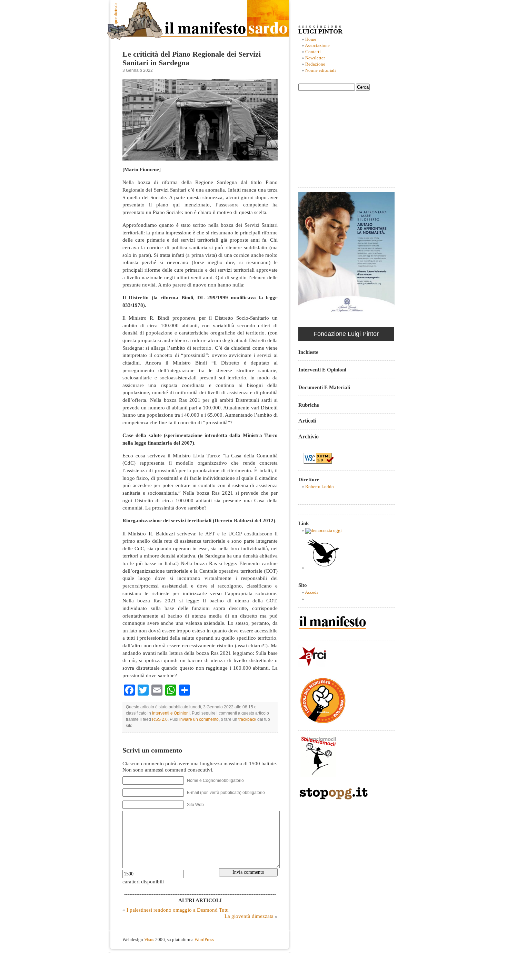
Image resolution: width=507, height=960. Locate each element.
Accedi (311, 592)
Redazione (315, 64)
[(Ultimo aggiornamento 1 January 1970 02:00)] (323, 530)
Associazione (317, 45)
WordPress (204, 939)
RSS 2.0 (160, 719)
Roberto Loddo (319, 486)
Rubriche (308, 405)
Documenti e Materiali (324, 387)
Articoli (307, 421)
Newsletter (315, 58)
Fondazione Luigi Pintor (346, 333)
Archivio (308, 436)
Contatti (313, 51)
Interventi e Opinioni (171, 713)
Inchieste (308, 352)
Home (310, 39)
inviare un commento (199, 719)
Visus (149, 939)
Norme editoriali (320, 70)
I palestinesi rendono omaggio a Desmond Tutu (178, 910)
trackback (247, 719)
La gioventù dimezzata (249, 916)
